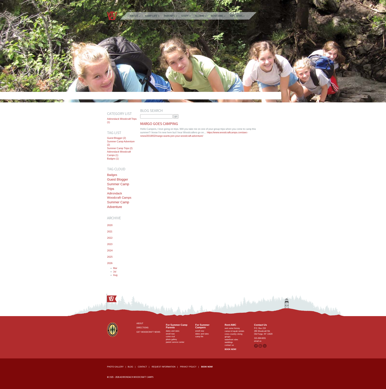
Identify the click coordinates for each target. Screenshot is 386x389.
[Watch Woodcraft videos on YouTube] (265, 346)
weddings (229, 342)
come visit (170, 336)
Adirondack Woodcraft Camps (119, 195)
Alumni (200, 15)
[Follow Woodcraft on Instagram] (260, 346)
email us (257, 341)
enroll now (170, 334)
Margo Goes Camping (159, 123)
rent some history (232, 328)
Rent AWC (217, 15)
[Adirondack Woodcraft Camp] (112, 12)
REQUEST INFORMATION (163, 367)
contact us (229, 345)
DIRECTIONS (142, 328)
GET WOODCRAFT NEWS (148, 332)
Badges (112, 175)
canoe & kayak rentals (234, 331)
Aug (115, 275)
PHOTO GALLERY (115, 367)
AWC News (236, 15)
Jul (114, 271)
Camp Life (151, 15)
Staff (185, 15)
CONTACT (142, 367)
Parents (169, 15)
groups (228, 337)
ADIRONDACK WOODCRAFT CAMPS (136, 377)
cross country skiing (233, 334)
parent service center (175, 342)
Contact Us (260, 325)
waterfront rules (231, 339)
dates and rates (172, 331)
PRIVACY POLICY (188, 367)
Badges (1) (113, 158)
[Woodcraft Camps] (112, 329)
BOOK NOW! (230, 349)
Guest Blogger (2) (116, 138)
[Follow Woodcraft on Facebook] (256, 346)
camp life (199, 336)
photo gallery (171, 339)
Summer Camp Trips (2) (120, 148)
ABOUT (139, 323)
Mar (115, 268)
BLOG (130, 367)
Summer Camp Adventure (118, 204)
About (134, 15)
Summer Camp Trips (118, 186)
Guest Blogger (117, 179)
